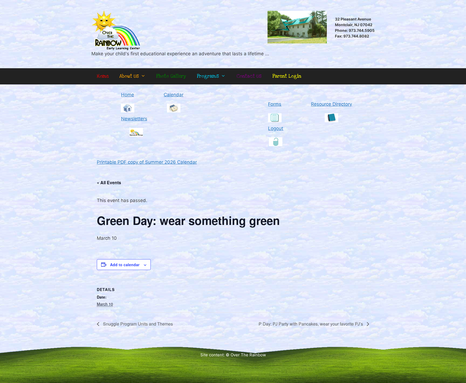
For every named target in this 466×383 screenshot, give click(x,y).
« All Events (109, 182)
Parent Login (286, 76)
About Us (129, 76)
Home (103, 76)
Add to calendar (124, 264)
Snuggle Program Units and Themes (137, 324)
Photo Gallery (171, 76)
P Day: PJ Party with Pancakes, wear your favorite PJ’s (311, 324)
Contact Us (249, 76)
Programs (208, 76)
